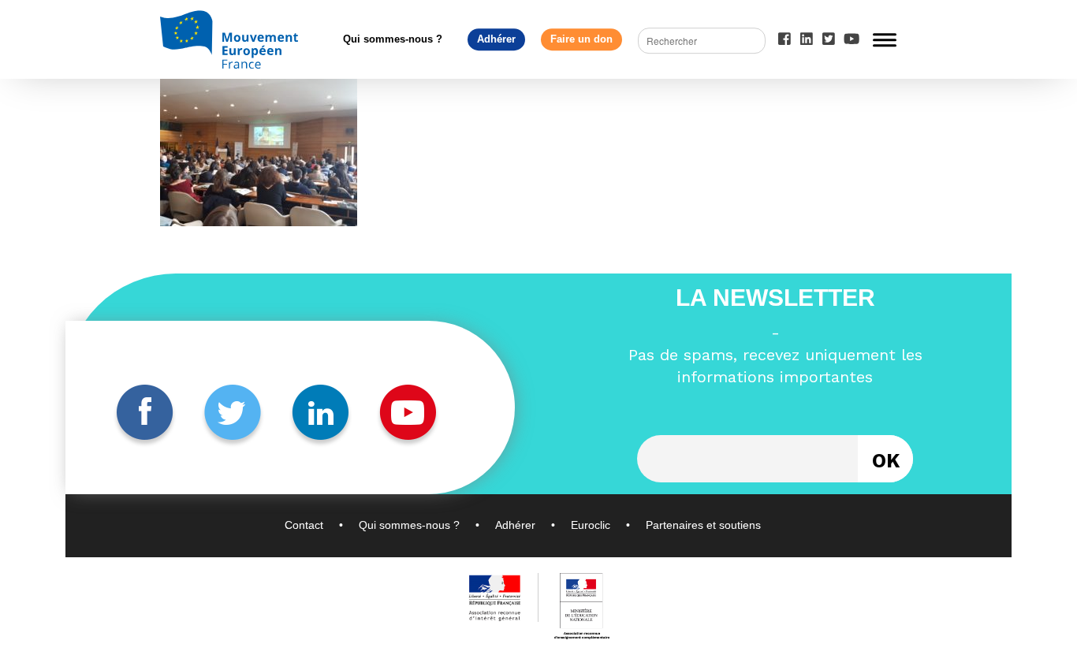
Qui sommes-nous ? (392, 39)
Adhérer (496, 39)
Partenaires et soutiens (703, 525)
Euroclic (590, 525)
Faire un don (581, 39)
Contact (304, 525)
